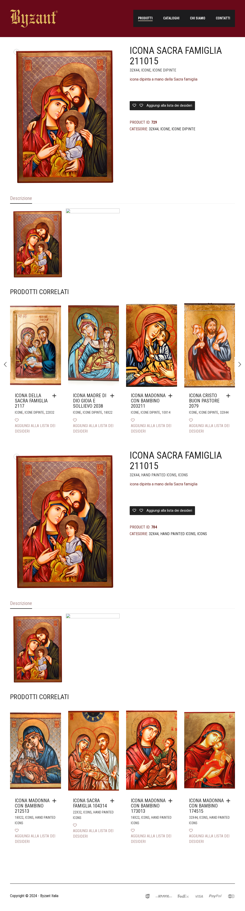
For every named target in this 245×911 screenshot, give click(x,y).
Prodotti (145, 18)
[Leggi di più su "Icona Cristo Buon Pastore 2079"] (229, 396)
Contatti (223, 18)
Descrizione (21, 198)
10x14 (166, 412)
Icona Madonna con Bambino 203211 (148, 401)
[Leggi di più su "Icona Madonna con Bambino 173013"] (171, 801)
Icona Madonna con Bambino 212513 (32, 806)
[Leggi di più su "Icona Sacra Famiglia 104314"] (113, 801)
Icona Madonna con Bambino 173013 (148, 806)
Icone (146, 70)
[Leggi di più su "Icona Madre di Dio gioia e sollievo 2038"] (113, 396)
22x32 (50, 412)
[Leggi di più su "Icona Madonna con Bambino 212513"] (55, 801)
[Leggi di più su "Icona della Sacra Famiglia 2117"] (55, 396)
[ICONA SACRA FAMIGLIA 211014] (239, 364)
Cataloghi (171, 18)
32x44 (134, 70)
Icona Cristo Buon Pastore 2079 (204, 401)
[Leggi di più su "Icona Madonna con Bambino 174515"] (229, 801)
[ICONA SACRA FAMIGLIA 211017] (5, 364)
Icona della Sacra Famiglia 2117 (31, 401)
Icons (183, 475)
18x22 (108, 412)
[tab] (21, 198)
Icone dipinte (164, 70)
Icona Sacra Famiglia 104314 (90, 803)
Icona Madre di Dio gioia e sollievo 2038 (89, 401)
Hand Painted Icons (158, 475)
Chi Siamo (197, 18)
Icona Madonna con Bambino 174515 (206, 806)
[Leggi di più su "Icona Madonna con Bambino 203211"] (171, 396)
